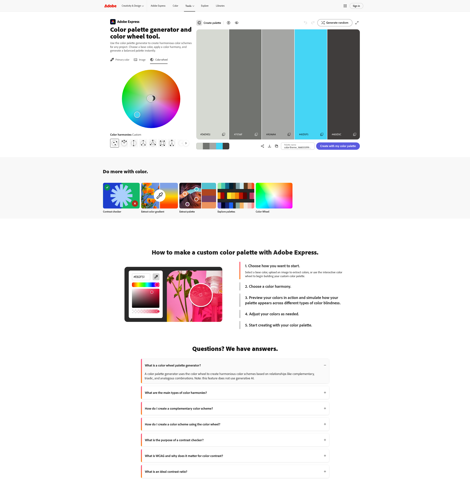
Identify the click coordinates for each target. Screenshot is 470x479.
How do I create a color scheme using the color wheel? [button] (182, 424)
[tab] (119, 59)
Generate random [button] (337, 22)
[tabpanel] (151, 107)
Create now (121, 195)
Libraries (220, 5)
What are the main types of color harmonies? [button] (176, 393)
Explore (205, 5)
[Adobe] (110, 6)
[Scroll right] (186, 143)
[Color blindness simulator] (237, 23)
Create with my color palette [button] (338, 146)
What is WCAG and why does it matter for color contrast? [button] (184, 456)
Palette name (290, 144)
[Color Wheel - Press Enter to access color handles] (151, 99)
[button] (345, 6)
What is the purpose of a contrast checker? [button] (174, 440)
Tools (188, 5)
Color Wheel (262, 211)
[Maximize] (357, 23)
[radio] (114, 143)
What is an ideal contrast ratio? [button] (166, 471)
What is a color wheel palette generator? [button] (173, 365)
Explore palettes (226, 211)
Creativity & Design (131, 5)
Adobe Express (158, 5)
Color (175, 5)
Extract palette (187, 211)
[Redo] (313, 23)
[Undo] (305, 23)
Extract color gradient (152, 211)
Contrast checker (112, 211)
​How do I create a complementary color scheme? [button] (179, 408)
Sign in (356, 5)
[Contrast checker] (229, 23)
